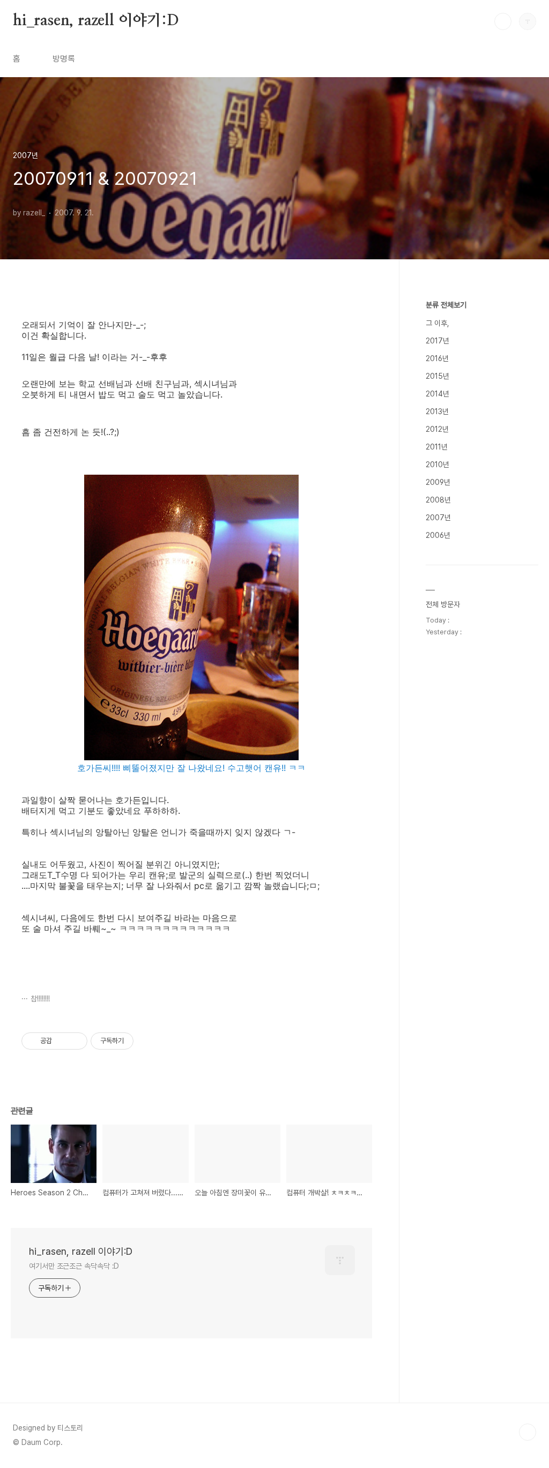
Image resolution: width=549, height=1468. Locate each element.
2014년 (437, 394)
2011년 (437, 447)
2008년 (438, 500)
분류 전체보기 (446, 305)
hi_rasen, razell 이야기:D (96, 20)
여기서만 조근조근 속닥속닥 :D (74, 1266)
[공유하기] (62, 1041)
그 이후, (437, 323)
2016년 (437, 358)
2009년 (438, 482)
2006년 (438, 535)
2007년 (438, 517)
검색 (503, 21)
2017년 (437, 340)
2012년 (437, 429)
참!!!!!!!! (40, 998)
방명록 (64, 59)
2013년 (437, 411)
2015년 (437, 376)
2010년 (437, 464)
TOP (527, 1432)
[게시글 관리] (75, 1041)
